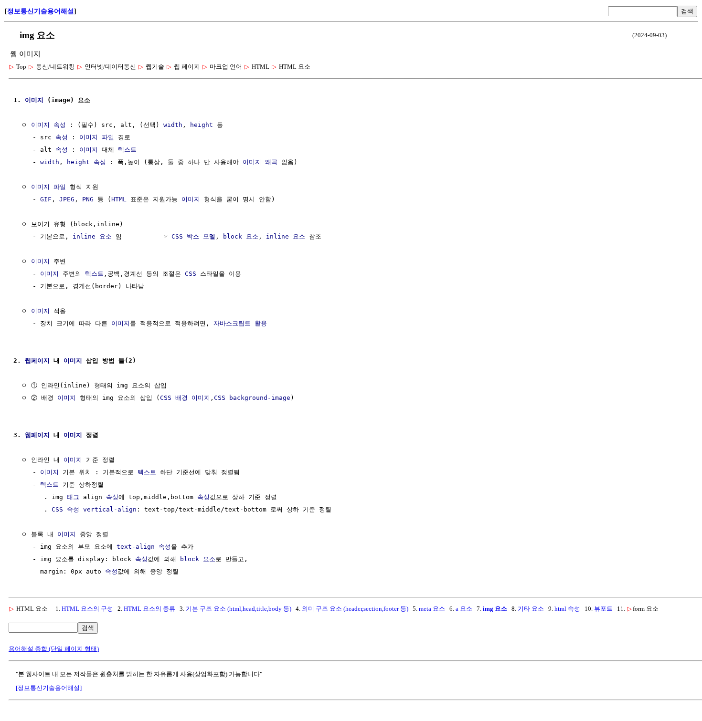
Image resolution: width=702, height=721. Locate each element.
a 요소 (464, 608)
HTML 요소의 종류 (149, 608)
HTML (119, 199)
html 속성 (567, 608)
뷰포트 (603, 608)
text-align (136, 546)
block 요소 (240, 236)
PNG (88, 199)
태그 (73, 497)
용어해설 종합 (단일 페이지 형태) (54, 648)
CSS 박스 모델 (193, 236)
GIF (46, 199)
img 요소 (495, 608)
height (201, 124)
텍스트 (127, 149)
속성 (59, 124)
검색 (687, 11)
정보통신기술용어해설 (40, 11)
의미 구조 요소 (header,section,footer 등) (355, 608)
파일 (108, 137)
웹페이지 (37, 360)
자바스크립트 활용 (240, 323)
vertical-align (110, 509)
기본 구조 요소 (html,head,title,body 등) (238, 608)
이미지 (34, 100)
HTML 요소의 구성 (87, 608)
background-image (259, 397)
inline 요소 (92, 236)
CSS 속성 (65, 509)
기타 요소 (531, 608)
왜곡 (271, 162)
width (172, 124)
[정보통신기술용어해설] (49, 687)
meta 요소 (432, 608)
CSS (190, 273)
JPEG (66, 199)
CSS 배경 (174, 397)
